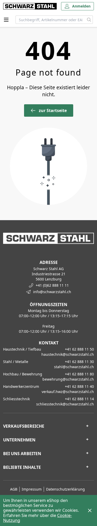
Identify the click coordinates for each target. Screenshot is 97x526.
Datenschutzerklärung (65, 489)
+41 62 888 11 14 (79, 398)
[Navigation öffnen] (6, 19)
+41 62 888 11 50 (79, 349)
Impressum (32, 489)
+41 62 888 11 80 (79, 374)
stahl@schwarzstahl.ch (74, 366)
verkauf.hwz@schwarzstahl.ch (68, 391)
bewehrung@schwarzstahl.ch (68, 379)
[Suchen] (89, 20)
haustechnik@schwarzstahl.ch (67, 354)
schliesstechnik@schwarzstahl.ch (65, 404)
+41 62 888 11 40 (79, 386)
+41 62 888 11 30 (79, 361)
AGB (13, 489)
